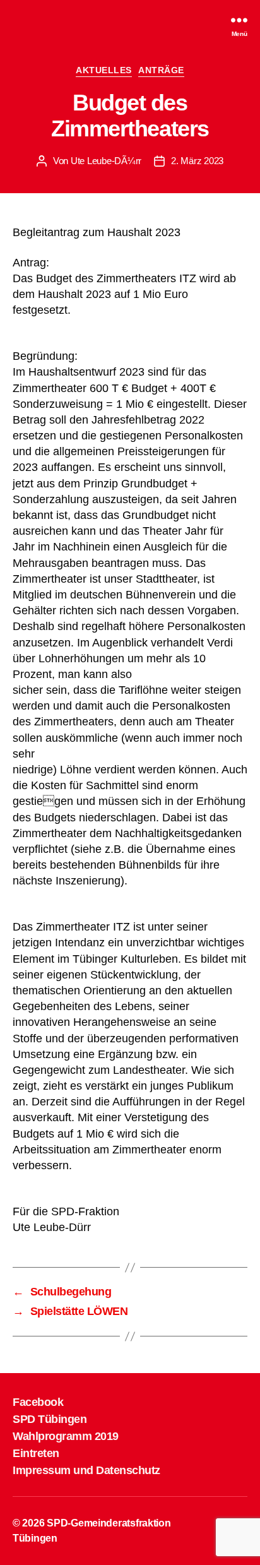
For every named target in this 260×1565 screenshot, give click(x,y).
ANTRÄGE (161, 70)
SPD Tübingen (49, 1419)
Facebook (38, 1402)
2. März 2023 (197, 160)
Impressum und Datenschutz (86, 1470)
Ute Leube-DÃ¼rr (106, 160)
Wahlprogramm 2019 (66, 1436)
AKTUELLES (104, 70)
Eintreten (36, 1453)
